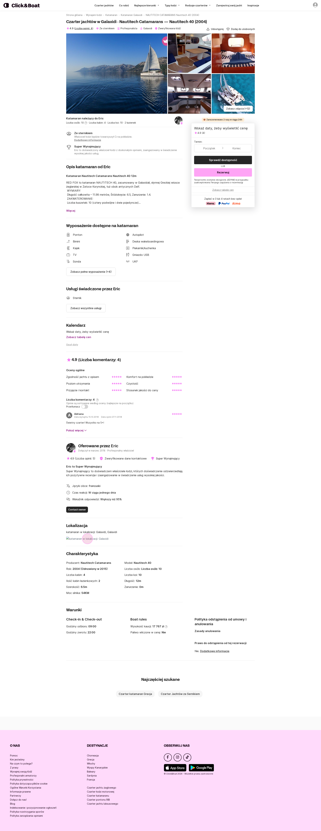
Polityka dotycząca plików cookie (28, 783)
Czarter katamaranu (98, 795)
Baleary (91, 771)
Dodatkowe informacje (214, 651)
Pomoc (14, 755)
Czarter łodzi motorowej (100, 791)
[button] (215, 29)
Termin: (198, 141)
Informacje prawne (20, 791)
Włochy (91, 763)
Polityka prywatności (21, 779)
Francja (91, 779)
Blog (12, 803)
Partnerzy (15, 795)
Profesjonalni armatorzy (23, 775)
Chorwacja (93, 755)
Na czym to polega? (21, 763)
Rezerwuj (223, 172)
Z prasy (14, 767)
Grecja (90, 759)
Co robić (124, 5)
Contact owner (77, 509)
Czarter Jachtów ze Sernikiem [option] (180, 694)
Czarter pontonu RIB (98, 799)
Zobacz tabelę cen (78, 337)
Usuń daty (72, 344)
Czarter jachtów (104, 5)
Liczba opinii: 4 (83, 28)
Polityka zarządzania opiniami (26, 815)
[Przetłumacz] (84, 407)
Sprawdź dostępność (223, 160)
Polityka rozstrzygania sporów (27, 811)
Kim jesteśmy (17, 759)
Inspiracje (253, 5)
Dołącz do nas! (18, 799)
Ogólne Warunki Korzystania (25, 787)
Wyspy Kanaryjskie (97, 767)
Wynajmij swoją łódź (21, 771)
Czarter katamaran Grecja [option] (135, 694)
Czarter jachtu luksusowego (102, 803)
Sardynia (92, 775)
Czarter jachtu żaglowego (101, 787)
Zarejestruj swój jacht (229, 5)
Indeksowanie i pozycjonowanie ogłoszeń (33, 807)
